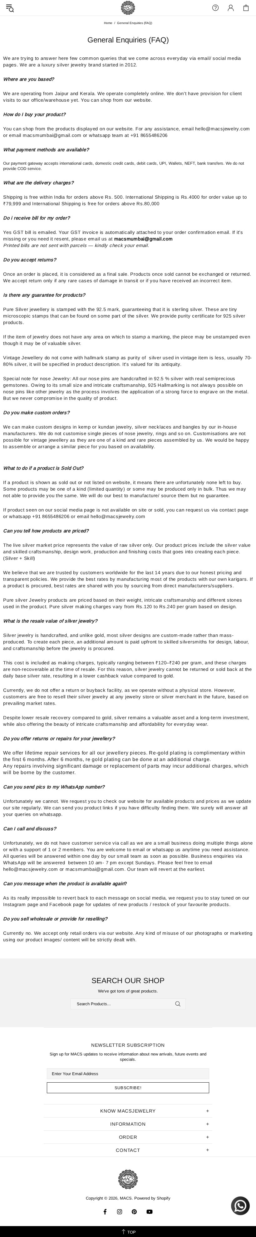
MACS (128, 8)
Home (108, 23)
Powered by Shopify (152, 1198)
